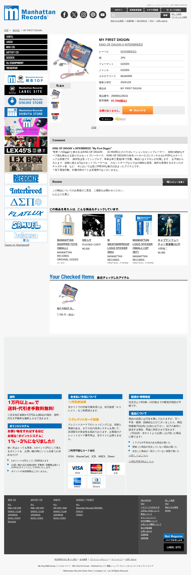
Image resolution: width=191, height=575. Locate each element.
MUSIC (16, 30)
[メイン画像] (55, 90)
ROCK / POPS (14, 518)
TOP (6, 30)
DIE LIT (86, 240)
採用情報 (144, 538)
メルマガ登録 (152, 9)
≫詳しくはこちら (138, 455)
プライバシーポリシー (99, 559)
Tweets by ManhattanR (16, 245)
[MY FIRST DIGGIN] (60, 84)
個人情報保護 (146, 528)
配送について (146, 514)
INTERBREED (128, 51)
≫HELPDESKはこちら (141, 461)
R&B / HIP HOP (14, 508)
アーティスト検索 (179, 17)
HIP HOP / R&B (60, 508)
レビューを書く (60, 194)
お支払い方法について (150, 511)
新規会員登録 (135, 9)
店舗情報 (130, 21)
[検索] (165, 15)
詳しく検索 (176, 14)
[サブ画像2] (55, 112)
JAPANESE (13, 515)
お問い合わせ (161, 21)
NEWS (168, 511)
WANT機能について (149, 521)
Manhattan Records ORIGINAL (89, 508)
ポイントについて (148, 518)
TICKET (79, 515)
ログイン (119, 9)
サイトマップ (117, 559)
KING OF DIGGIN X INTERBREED (121, 44)
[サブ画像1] (55, 101)
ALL (9, 504)
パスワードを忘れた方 (150, 507)
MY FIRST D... (65, 308)
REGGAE (12, 522)
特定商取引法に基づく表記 (65, 559)
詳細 (93, 127)
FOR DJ (79, 511)
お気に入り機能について (151, 524)
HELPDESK (142, 21)
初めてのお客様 (117, 21)
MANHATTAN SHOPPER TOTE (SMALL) (67, 244)
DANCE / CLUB (14, 511)
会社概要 (83, 559)
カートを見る (174, 9)
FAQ (152, 21)
